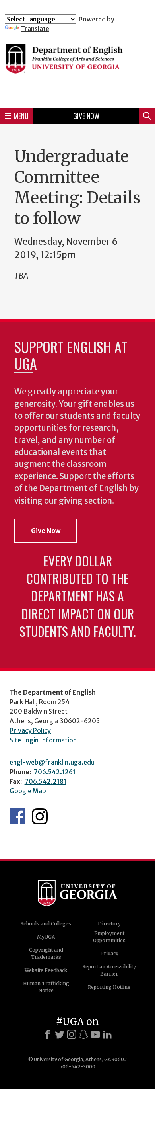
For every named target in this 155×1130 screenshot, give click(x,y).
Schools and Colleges (46, 924)
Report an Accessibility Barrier (109, 970)
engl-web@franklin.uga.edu (52, 762)
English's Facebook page (17, 816)
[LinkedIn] (107, 1034)
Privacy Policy (30, 730)
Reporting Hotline (109, 987)
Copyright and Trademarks (46, 953)
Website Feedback (46, 970)
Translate (35, 29)
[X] (59, 1034)
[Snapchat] (83, 1034)
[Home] (77, 67)
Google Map (28, 791)
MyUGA (46, 937)
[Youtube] (95, 1034)
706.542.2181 (45, 781)
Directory (109, 924)
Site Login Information (43, 740)
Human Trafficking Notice (46, 986)
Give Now (86, 116)
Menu (21, 116)
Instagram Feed (40, 816)
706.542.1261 (55, 772)
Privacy (109, 953)
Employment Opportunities (109, 936)
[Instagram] (71, 1034)
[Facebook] (47, 1034)
